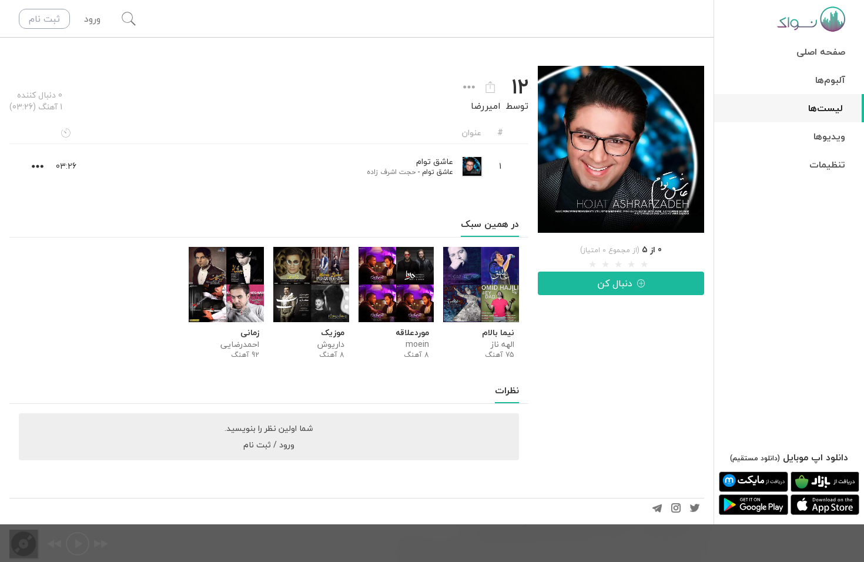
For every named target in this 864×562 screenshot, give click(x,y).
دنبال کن (614, 283)
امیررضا (486, 106)
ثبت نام (44, 19)
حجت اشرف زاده (391, 172)
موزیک (332, 333)
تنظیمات (827, 164)
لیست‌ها (825, 108)
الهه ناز (502, 344)
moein (417, 344)
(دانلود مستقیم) (755, 458)
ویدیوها (829, 136)
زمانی (249, 333)
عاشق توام (437, 172)
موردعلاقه (412, 333)
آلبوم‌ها (830, 80)
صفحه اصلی (820, 52)
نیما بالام (498, 333)
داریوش (330, 344)
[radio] (592, 264)
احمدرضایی (239, 344)
